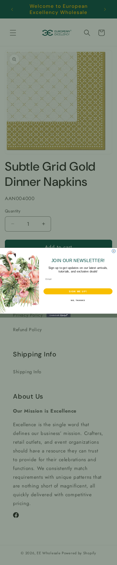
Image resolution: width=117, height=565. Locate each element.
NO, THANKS (78, 300)
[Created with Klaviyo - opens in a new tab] (58, 315)
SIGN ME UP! (78, 291)
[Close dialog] (113, 251)
